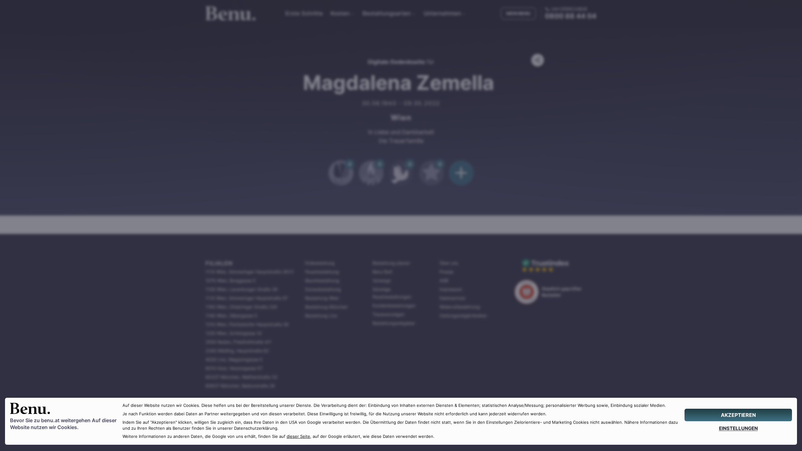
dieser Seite (298, 436)
